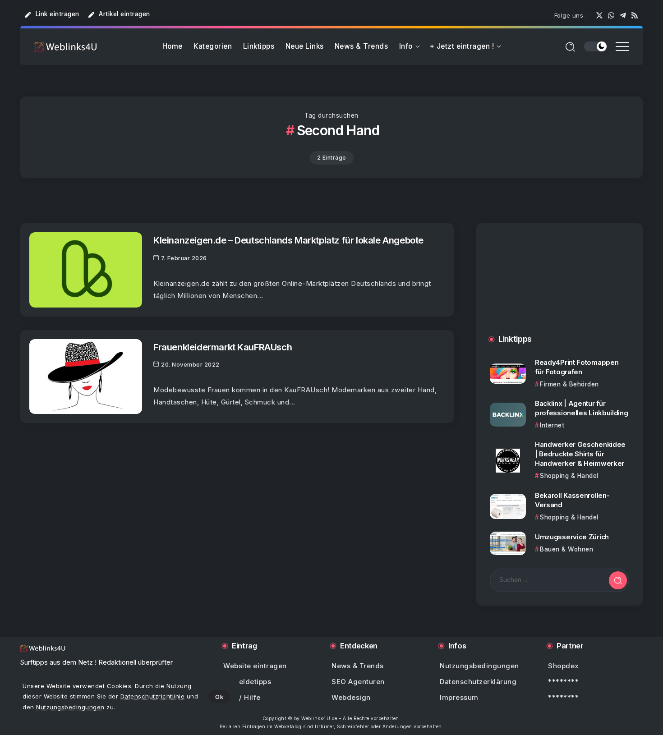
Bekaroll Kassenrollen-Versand (572, 500)
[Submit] (618, 580)
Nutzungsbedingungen (70, 707)
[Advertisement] (559, 288)
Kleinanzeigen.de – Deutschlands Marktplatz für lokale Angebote (288, 240)
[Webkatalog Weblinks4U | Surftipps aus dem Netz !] (65, 46)
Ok (219, 696)
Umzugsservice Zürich (572, 537)
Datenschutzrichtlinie (152, 696)
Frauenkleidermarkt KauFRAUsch (222, 347)
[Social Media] (599, 15)
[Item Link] (85, 270)
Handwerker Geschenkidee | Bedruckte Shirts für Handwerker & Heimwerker (580, 454)
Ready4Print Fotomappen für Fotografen (576, 367)
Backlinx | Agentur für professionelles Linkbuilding (581, 408)
